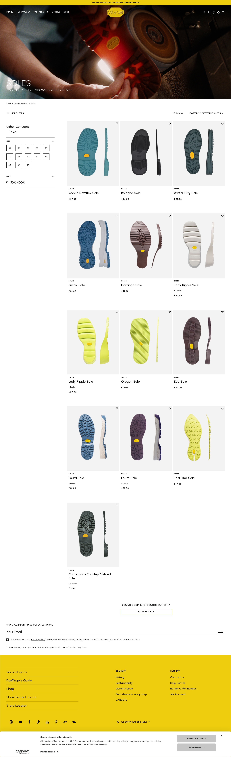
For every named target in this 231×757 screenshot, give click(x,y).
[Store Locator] (209, 12)
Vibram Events (16, 672)
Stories (56, 12)
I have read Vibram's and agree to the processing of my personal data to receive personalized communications (75, 639)
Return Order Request (184, 688)
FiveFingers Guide (19, 680)
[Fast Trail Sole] (199, 438)
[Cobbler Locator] (213, 12)
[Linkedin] (47, 721)
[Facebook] (29, 721)
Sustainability (124, 683)
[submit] (221, 632)
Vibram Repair (124, 688)
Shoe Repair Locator (21, 697)
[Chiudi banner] (221, 736)
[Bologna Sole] (146, 153)
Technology (23, 12)
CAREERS (121, 699)
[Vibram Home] (115, 12)
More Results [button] (146, 611)
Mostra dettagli (47, 752)
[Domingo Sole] (146, 245)
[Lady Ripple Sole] (199, 245)
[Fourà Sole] (93, 438)
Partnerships (41, 12)
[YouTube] (20, 721)
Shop (66, 12)
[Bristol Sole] (93, 245)
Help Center (177, 683)
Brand (9, 12)
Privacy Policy (38, 639)
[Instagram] (11, 721)
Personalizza (195, 747)
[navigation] (37, 12)
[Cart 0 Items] (218, 12)
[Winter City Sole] (199, 153)
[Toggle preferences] (223, 12)
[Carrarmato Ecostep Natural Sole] (93, 535)
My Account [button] (178, 694)
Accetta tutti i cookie (196, 738)
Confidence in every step (131, 694)
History (120, 677)
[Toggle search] (204, 12)
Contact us (177, 677)
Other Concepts (21, 104)
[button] (133, 722)
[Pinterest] (56, 721)
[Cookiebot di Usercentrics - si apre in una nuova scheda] (22, 752)
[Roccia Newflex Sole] (93, 153)
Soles (33, 104)
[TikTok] (38, 721)
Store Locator (16, 705)
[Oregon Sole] (146, 342)
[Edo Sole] (199, 342)
